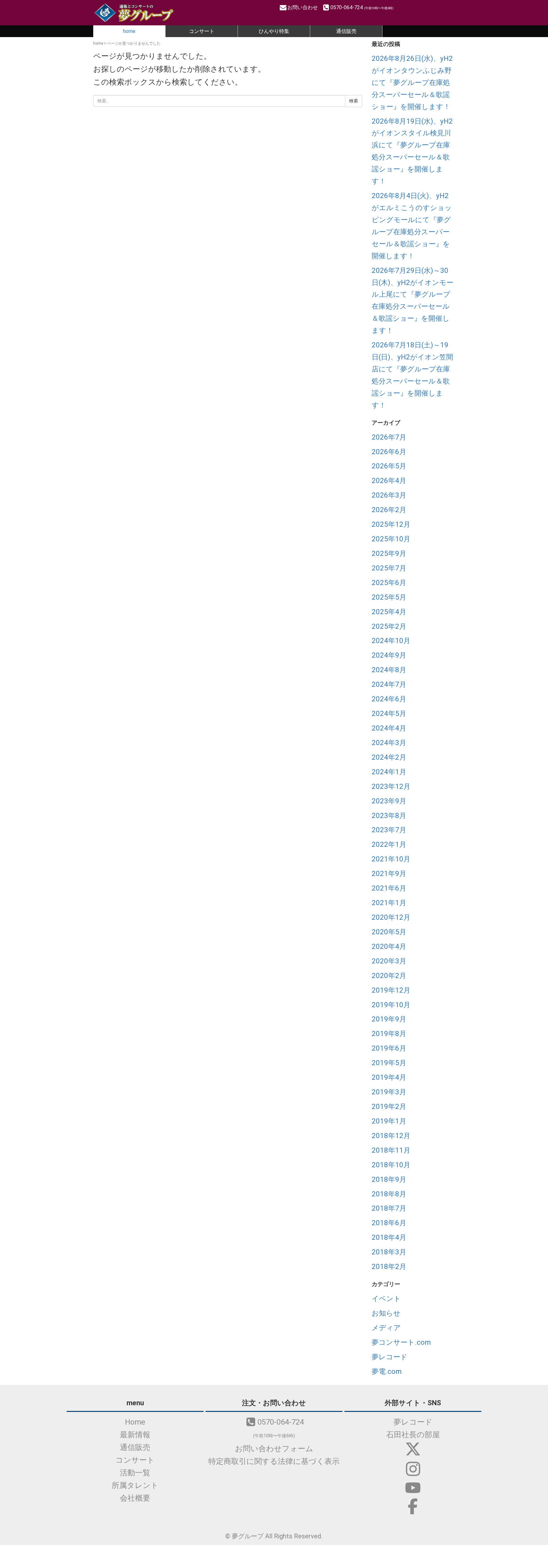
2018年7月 (389, 1208)
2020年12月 (391, 917)
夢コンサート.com (401, 1342)
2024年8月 (389, 670)
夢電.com (387, 1371)
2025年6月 (389, 582)
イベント (386, 1298)
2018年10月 (391, 1165)
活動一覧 (135, 1472)
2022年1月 (389, 844)
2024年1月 (389, 772)
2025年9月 (389, 553)
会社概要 (135, 1498)
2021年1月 (389, 902)
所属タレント (135, 1485)
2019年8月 (389, 1033)
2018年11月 (391, 1150)
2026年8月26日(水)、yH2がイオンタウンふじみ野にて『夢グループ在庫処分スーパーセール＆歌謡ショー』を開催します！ (412, 82)
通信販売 (346, 31)
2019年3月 (389, 1092)
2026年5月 (389, 466)
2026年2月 (389, 509)
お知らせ (386, 1313)
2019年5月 (389, 1063)
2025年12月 (391, 524)
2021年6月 (389, 888)
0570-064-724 (361, 7)
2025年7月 (389, 568)
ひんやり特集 (274, 31)
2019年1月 (389, 1121)
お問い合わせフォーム (274, 1448)
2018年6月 (389, 1223)
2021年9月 (389, 873)
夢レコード (390, 1357)
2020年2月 (389, 975)
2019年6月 (389, 1048)
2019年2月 (389, 1106)
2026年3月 (389, 495)
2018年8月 (389, 1194)
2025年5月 (389, 597)
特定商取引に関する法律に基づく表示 (274, 1461)
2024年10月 (391, 640)
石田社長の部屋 (413, 1434)
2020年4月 (389, 946)
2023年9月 (389, 801)
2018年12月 (391, 1135)
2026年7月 (389, 437)
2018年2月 (389, 1266)
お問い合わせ (303, 7)
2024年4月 (389, 728)
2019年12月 (391, 990)
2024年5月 (389, 713)
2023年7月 (389, 830)
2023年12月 (391, 786)
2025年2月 (389, 626)
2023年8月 (389, 815)
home (129, 31)
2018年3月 (389, 1252)
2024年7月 (389, 684)
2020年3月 (389, 961)
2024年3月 (389, 742)
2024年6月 (389, 699)
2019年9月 (389, 1019)
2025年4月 (389, 612)
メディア (386, 1327)
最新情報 (135, 1434)
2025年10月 (391, 539)
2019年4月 (389, 1077)
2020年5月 (389, 932)
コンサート (201, 31)
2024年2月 (389, 757)
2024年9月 (389, 655)
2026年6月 (389, 451)
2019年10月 (391, 1005)
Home (135, 1422)
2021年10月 (391, 859)
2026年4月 (389, 480)
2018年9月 (389, 1179)
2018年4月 (389, 1237)
